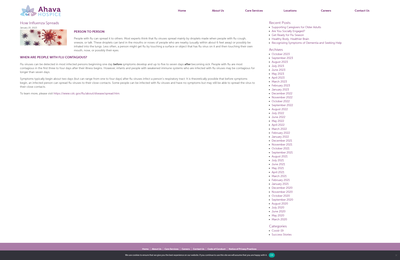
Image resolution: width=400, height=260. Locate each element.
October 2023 (281, 54)
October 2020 (281, 196)
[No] (396, 255)
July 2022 (278, 113)
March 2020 (279, 219)
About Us (218, 10)
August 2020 (280, 203)
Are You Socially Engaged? (288, 31)
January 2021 (280, 184)
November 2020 (282, 192)
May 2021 (278, 168)
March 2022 (279, 129)
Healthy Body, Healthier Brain (290, 39)
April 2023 (278, 77)
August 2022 (280, 109)
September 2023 (282, 58)
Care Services (254, 10)
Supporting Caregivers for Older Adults (296, 27)
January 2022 (280, 136)
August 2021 (280, 156)
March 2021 (279, 176)
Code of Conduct (216, 249)
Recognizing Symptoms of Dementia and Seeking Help (307, 43)
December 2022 (282, 93)
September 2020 (282, 199)
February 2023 (281, 85)
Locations (290, 10)
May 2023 (278, 73)
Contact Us (362, 10)
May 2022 (278, 121)
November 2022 (282, 97)
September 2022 (282, 105)
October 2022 (281, 101)
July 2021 (278, 160)
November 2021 (282, 144)
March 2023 (279, 81)
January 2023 (280, 89)
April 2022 (278, 125)
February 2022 (281, 133)
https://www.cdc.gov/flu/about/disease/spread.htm (86, 93)
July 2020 (278, 207)
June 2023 (278, 70)
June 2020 (278, 211)
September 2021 (282, 152)
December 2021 (282, 140)
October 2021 (280, 148)
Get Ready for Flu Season (288, 35)
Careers (326, 10)
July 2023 (278, 66)
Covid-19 (278, 230)
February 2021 (281, 180)
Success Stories (282, 234)
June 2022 (278, 117)
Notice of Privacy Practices (242, 249)
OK (271, 255)
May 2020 (278, 215)
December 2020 (282, 188)
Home (182, 10)
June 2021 (278, 164)
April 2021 (278, 172)
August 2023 (280, 62)
